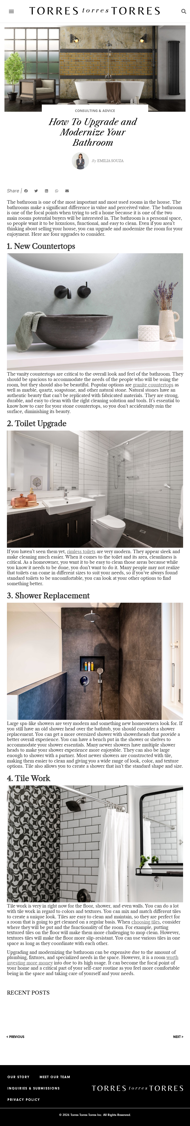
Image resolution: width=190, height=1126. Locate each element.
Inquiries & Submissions (33, 1088)
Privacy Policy (23, 1100)
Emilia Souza (107, 161)
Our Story (18, 1077)
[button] (11, 11)
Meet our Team (55, 1077)
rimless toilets (81, 551)
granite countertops (153, 385)
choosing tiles (145, 922)
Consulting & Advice (95, 110)
